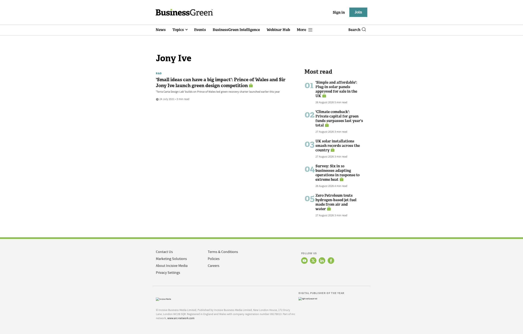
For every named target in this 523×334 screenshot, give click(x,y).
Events (200, 29)
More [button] (302, 29)
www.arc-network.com (180, 318)
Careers (213, 265)
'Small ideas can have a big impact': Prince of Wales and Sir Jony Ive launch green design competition (220, 83)
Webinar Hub (278, 29)
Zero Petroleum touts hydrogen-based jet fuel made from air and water (335, 202)
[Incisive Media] (163, 298)
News (161, 29)
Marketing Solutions (171, 258)
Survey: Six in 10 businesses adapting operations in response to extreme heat (337, 173)
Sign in (339, 12)
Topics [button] (178, 29)
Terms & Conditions (223, 252)
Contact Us (164, 252)
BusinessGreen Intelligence (236, 29)
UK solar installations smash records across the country (337, 146)
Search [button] (354, 29)
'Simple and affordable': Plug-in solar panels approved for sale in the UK (336, 89)
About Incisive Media (172, 265)
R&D (159, 73)
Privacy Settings (168, 272)
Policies (214, 258)
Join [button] (358, 12)
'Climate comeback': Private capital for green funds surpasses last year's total (339, 118)
